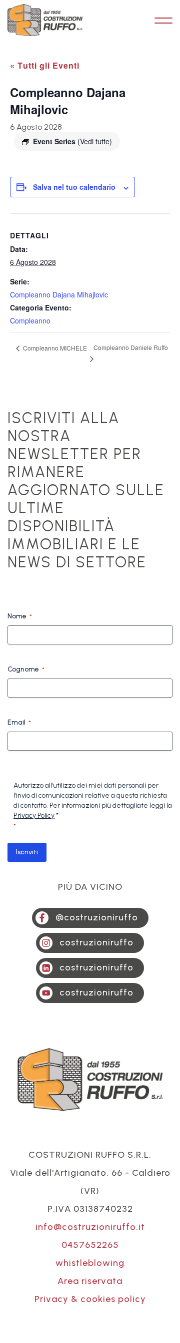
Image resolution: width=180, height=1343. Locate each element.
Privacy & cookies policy (90, 1298)
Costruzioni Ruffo (45, 20)
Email (19, 722)
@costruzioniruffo (97, 917)
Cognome (26, 669)
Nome (20, 616)
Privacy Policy (34, 815)
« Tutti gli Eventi (45, 65)
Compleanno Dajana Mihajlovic (59, 294)
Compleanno (30, 320)
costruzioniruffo (97, 942)
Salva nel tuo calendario (74, 187)
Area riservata (90, 1280)
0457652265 (90, 1244)
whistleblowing (90, 1262)
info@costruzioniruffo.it (90, 1226)
